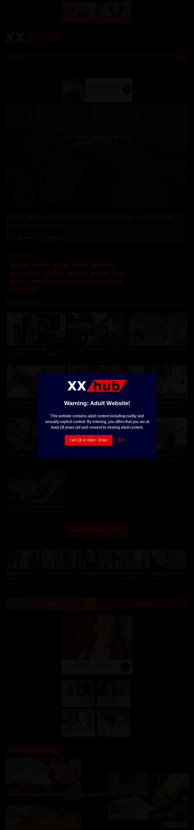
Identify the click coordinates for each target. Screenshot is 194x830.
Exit (121, 440)
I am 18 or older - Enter (89, 440)
